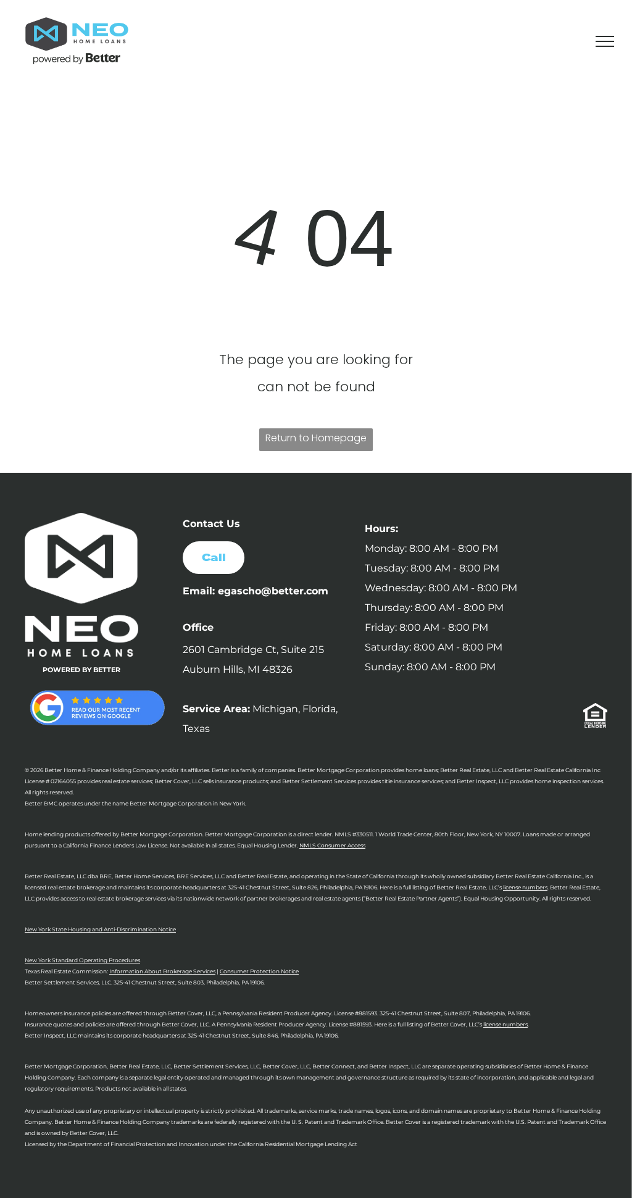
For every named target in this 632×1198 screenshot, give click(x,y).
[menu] (605, 41)
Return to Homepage (316, 438)
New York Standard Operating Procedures (82, 960)
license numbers (525, 887)
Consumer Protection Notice (259, 971)
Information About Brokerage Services (162, 971)
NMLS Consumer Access (332, 845)
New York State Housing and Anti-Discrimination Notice (100, 929)
